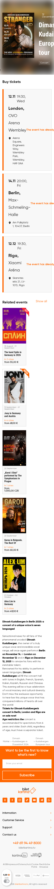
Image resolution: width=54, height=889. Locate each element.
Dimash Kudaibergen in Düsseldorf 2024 (20, 741)
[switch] (6, 881)
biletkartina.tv (27, 847)
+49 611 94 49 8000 (27, 843)
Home (6, 741)
